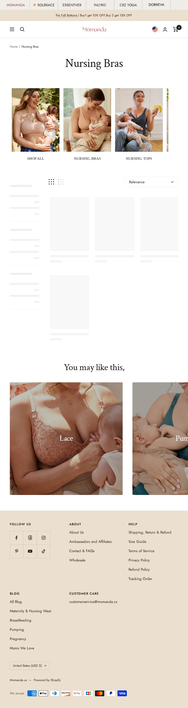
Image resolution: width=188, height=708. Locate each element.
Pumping (17, 629)
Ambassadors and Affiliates (90, 541)
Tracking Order (140, 578)
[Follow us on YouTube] (30, 551)
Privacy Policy (139, 560)
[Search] (22, 29)
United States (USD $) (27, 665)
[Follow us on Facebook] (16, 538)
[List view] (61, 182)
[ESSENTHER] (72, 5)
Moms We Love (22, 648)
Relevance (137, 182)
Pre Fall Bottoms (66, 15)
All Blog (16, 601)
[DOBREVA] (156, 5)
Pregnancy (18, 639)
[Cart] (175, 29)
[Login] (165, 29)
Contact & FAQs (81, 551)
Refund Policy (139, 569)
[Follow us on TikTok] (43, 551)
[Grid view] (51, 182)
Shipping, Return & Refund (150, 532)
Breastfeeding (20, 620)
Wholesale (77, 560)
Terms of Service (141, 551)
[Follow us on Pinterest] (16, 551)
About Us (76, 532)
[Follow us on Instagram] (43, 538)
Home (14, 46)
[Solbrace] (44, 5)
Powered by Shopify (47, 680)
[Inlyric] (100, 5)
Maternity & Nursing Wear (30, 611)
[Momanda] (16, 5)
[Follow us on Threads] (30, 538)
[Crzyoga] (128, 5)
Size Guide (137, 541)
